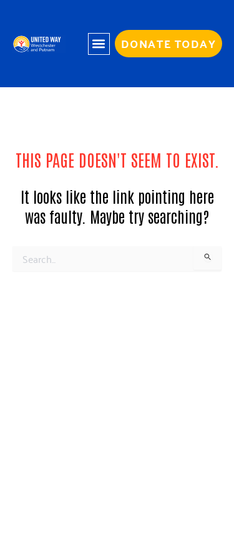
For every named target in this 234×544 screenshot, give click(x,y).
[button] (99, 44)
